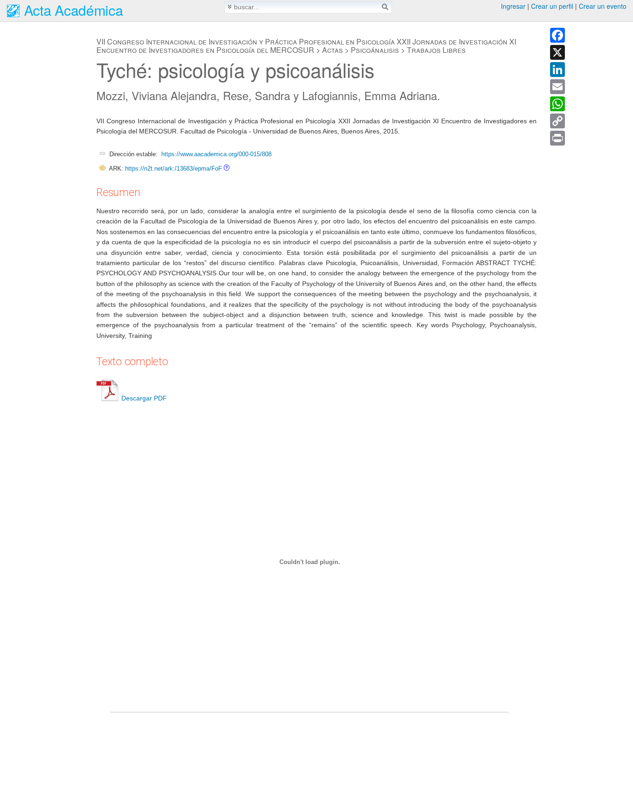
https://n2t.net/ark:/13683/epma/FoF (173, 168)
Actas (332, 49)
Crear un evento (603, 6)
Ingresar (513, 6)
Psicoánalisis (375, 49)
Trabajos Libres (436, 49)
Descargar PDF (144, 398)
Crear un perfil (552, 6)
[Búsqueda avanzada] (230, 7)
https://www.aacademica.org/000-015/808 (216, 154)
